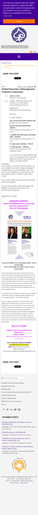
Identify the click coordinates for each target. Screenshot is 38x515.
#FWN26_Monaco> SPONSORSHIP (14, 432)
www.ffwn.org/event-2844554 (21, 343)
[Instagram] (19, 409)
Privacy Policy (24, 483)
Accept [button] (19, 21)
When (6, 96)
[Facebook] (3, 409)
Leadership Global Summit (8, 395)
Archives (3, 404)
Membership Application (8, 386)
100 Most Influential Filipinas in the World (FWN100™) (16, 392)
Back (3, 86)
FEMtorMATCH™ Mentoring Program (11, 401)
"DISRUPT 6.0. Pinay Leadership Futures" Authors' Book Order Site (16, 439)
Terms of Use (14, 483)
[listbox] (27, 86)
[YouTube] (15, 409)
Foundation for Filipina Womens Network (14, 47)
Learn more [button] (7, 16)
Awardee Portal (6, 63)
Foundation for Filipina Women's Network (12, 383)
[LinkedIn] (11, 409)
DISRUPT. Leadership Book (8, 398)
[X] (7, 409)
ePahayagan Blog (6, 389)
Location (5, 101)
